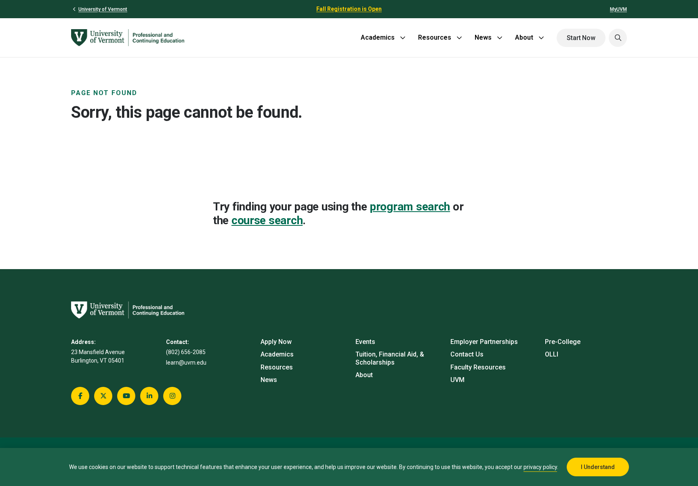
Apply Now (276, 342)
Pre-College (562, 342)
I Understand (598, 467)
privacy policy (540, 467)
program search (410, 206)
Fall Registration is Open (349, 9)
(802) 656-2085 (186, 352)
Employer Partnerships (484, 342)
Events (365, 342)
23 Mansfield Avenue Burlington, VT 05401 (98, 356)
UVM (457, 380)
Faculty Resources (478, 367)
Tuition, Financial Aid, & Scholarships (389, 358)
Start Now (581, 38)
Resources (434, 37)
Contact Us (467, 354)
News (483, 37)
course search (267, 220)
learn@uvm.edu (186, 362)
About (524, 37)
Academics (378, 37)
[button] (618, 38)
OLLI (551, 354)
